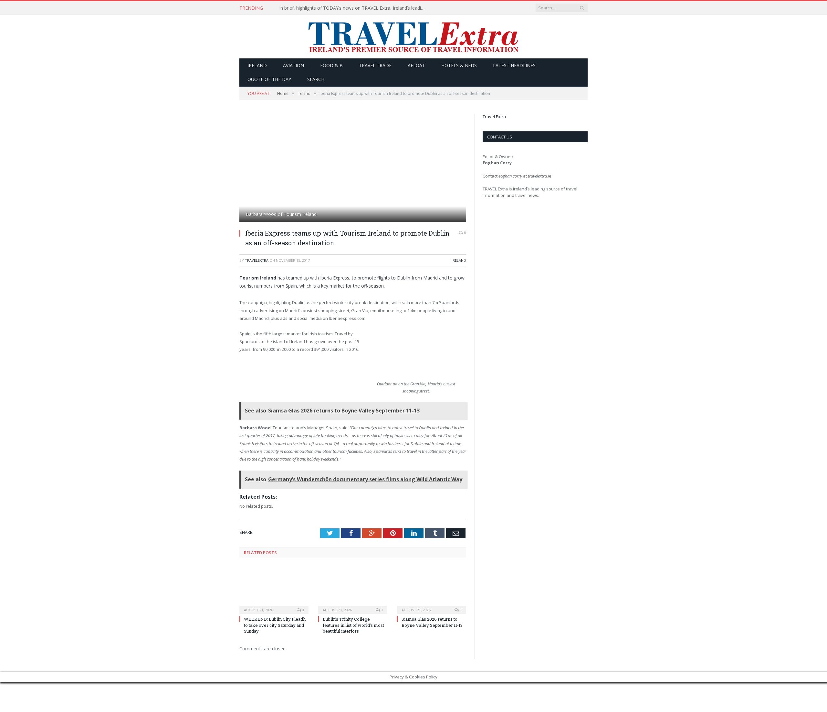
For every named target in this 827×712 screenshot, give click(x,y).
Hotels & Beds (459, 65)
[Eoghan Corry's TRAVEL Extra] (413, 36)
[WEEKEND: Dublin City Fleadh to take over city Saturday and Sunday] (274, 589)
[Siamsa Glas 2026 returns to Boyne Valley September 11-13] (431, 589)
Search (315, 79)
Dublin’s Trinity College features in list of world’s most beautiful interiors (353, 625)
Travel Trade (375, 65)
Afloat (416, 65)
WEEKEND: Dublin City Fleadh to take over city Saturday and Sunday (275, 625)
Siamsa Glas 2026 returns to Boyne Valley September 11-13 (432, 622)
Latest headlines (514, 65)
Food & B (331, 65)
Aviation (293, 65)
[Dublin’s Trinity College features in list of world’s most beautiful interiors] (352, 589)
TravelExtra (256, 260)
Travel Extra (494, 116)
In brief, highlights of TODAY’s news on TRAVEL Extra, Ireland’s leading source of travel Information (353, 8)
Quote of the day (269, 79)
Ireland (257, 65)
